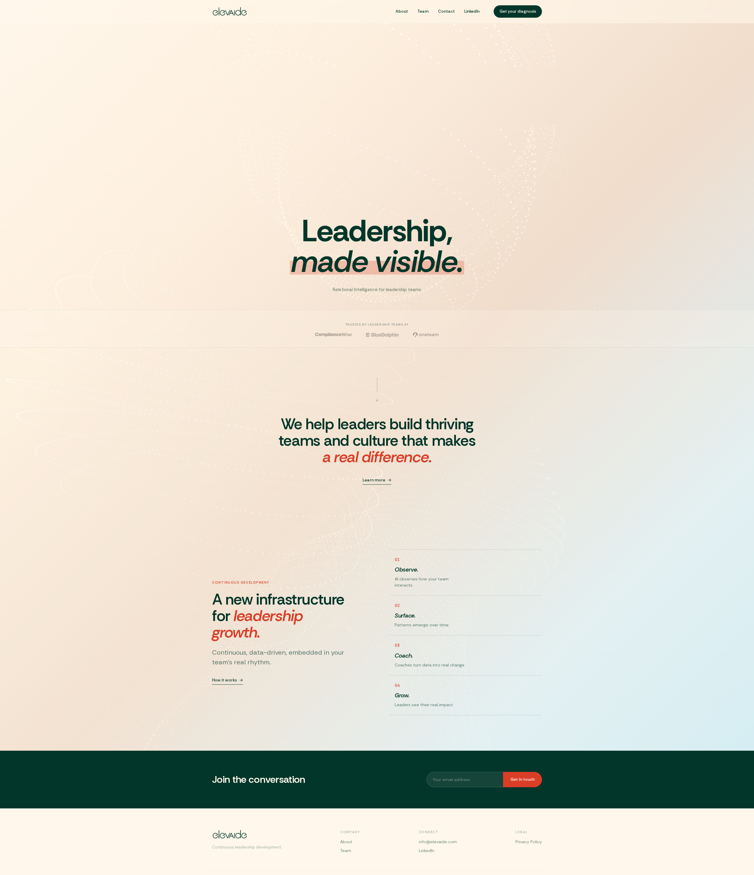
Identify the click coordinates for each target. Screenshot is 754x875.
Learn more (374, 480)
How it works (224, 680)
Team (423, 11)
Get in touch (522, 779)
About (402, 11)
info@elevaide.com (438, 841)
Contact (446, 11)
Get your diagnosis (518, 11)
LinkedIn (471, 11)
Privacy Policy (528, 841)
